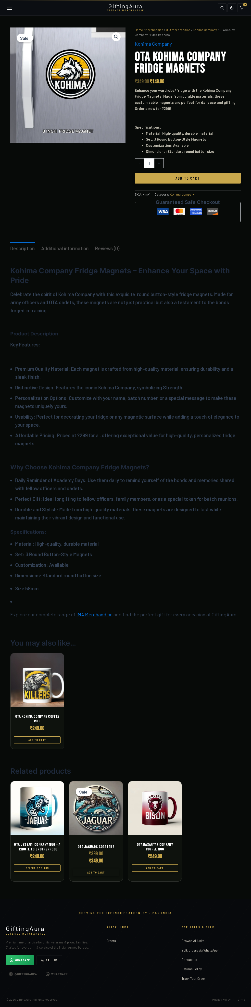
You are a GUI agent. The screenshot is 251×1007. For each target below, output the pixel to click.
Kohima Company (205, 29)
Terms (240, 999)
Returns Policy (192, 969)
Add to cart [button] (37, 740)
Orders (111, 941)
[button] (116, 36)
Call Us (52, 960)
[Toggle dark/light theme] (231, 7)
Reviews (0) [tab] (107, 248)
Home (139, 29)
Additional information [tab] (65, 248)
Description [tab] (22, 248)
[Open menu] (9, 8)
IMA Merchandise (94, 614)
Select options (37, 868)
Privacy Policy (221, 999)
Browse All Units (193, 941)
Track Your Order (193, 978)
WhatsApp (22, 960)
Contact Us (189, 960)
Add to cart (188, 178)
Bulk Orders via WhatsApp (200, 950)
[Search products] (222, 7)
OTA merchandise (178, 29)
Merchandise (154, 29)
